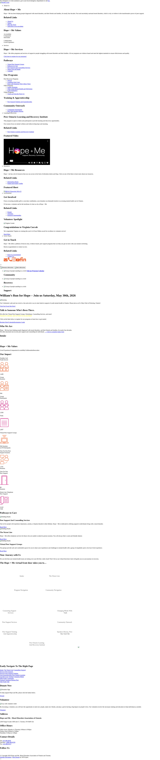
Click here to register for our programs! (15, 56)
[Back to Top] (80, 759)
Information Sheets (12, 182)
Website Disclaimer (5, 757)
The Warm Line (8, 670)
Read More (7, 234)
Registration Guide (19, 322)
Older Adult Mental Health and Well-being (19, 89)
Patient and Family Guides (15, 183)
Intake (2, 670)
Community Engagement (14, 109)
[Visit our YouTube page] (3, 754)
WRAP (9, 80)
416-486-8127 (7, 744)
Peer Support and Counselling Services (18, 67)
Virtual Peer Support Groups (15, 64)
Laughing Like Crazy (13, 82)
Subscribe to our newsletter (15, 26)
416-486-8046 (7, 740)
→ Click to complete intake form (54, 332)
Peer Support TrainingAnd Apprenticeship (9, 674)
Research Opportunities (14, 215)
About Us (10, 21)
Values (9, 23)
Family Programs (12, 87)
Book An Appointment (14, 255)
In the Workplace (12, 90)
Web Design (16, 757)
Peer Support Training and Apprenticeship (19, 102)
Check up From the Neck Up (15, 94)
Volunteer (10, 213)
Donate (9, 212)
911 (49, 1)
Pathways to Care (12, 66)
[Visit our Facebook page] (1, 754)
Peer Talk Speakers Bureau (15, 111)
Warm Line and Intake (13, 69)
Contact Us (10, 256)
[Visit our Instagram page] (9, 754)
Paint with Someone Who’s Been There (19, 84)
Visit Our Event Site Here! (7, 306)
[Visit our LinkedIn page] (6, 754)
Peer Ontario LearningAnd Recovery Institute (12, 676)
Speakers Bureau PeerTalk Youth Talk (9, 681)
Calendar (10, 71)
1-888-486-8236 (10, 742)
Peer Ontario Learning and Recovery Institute (20, 132)
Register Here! (4, 322)
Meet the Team (11, 24)
